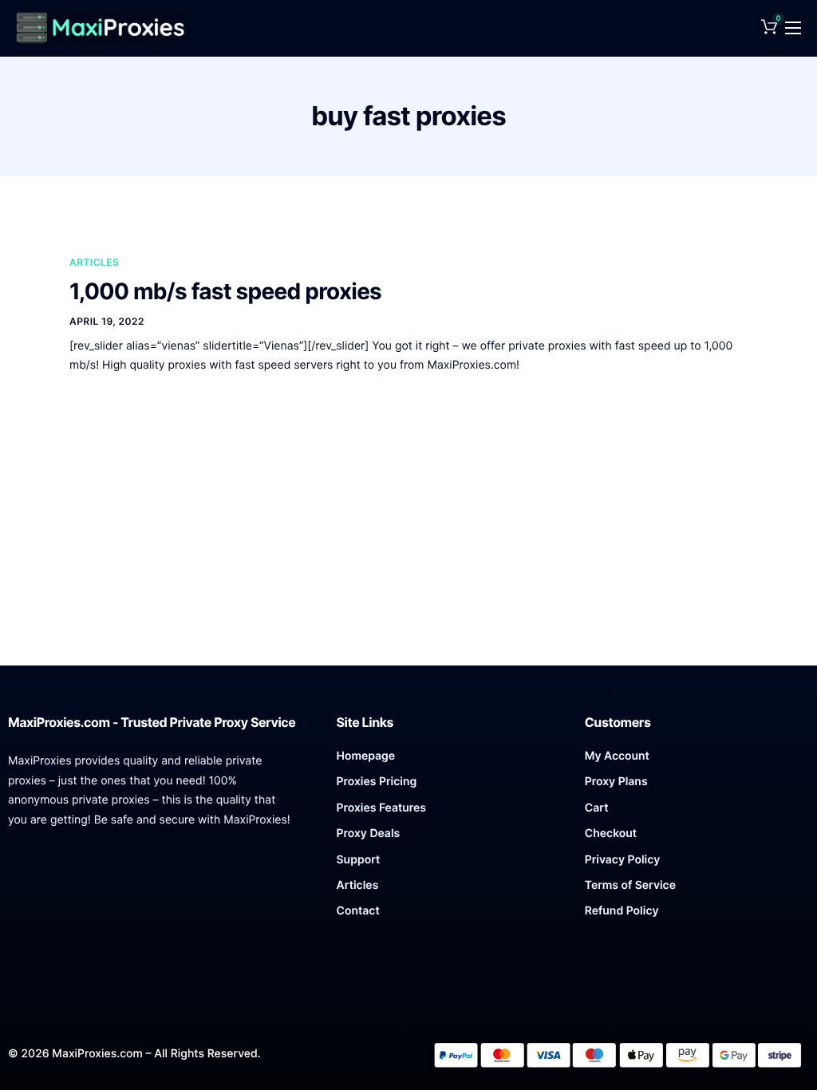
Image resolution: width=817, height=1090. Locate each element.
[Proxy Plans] (697, 786)
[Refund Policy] (697, 915)
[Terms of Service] (697, 889)
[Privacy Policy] (697, 864)
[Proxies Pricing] (449, 786)
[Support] (449, 864)
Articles (94, 262)
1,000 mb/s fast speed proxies (225, 291)
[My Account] (697, 760)
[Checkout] (697, 838)
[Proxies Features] (449, 812)
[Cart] (697, 812)
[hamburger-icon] (793, 28)
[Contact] (449, 915)
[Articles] (449, 889)
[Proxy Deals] (449, 838)
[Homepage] (449, 760)
